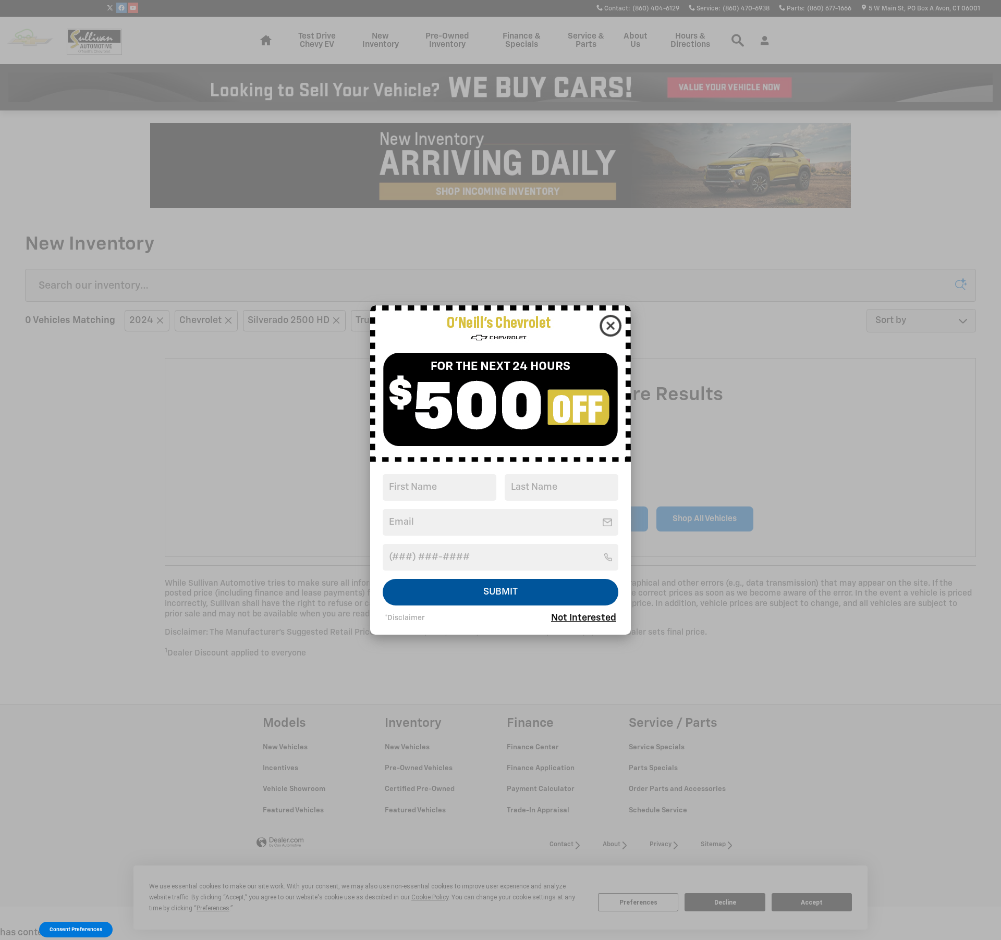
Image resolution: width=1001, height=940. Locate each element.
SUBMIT (500, 592)
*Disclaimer (405, 618)
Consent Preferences (76, 929)
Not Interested (583, 618)
